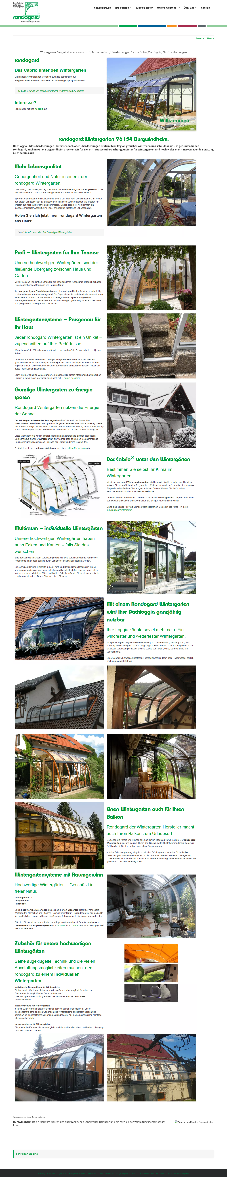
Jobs (139, 1173)
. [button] (200, 146)
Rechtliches (160, 1173)
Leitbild (170, 1173)
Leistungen (179, 1173)
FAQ (187, 1173)
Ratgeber (120, 1173)
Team (101, 1173)
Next (209, 38)
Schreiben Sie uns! (27, 1154)
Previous (200, 38)
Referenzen (110, 1173)
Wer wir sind (130, 1173)
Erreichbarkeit (148, 1173)
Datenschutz (92, 1173)
